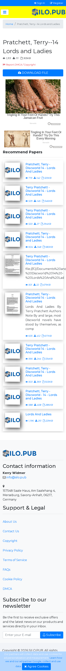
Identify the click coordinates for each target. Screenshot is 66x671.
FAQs (6, 569)
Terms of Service (15, 560)
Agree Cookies (37, 666)
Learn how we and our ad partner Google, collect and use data (33, 662)
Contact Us (11, 531)
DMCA (7, 589)
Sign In (41, 2)
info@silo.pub (16, 477)
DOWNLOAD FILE (35, 73)
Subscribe (53, 635)
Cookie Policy (12, 579)
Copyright (10, 541)
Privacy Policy (13, 550)
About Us (9, 521)
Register (58, 2)
